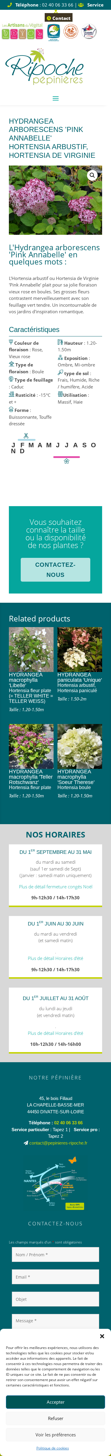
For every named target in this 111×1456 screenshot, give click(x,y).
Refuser (55, 1418)
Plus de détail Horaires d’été (55, 958)
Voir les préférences (56, 1435)
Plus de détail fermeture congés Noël (55, 887)
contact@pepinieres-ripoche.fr (58, 1142)
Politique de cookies (52, 1448)
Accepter (56, 1402)
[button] (102, 1336)
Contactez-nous (55, 569)
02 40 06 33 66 (68, 1122)
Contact (60, 18)
